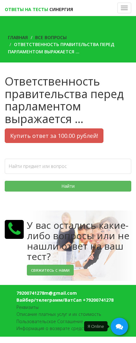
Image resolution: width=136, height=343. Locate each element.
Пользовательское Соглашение (49, 321)
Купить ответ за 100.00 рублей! (54, 135)
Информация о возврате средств (52, 328)
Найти (68, 186)
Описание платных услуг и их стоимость (58, 314)
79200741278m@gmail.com (46, 293)
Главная (18, 37)
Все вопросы (51, 37)
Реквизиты (27, 307)
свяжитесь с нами (50, 270)
